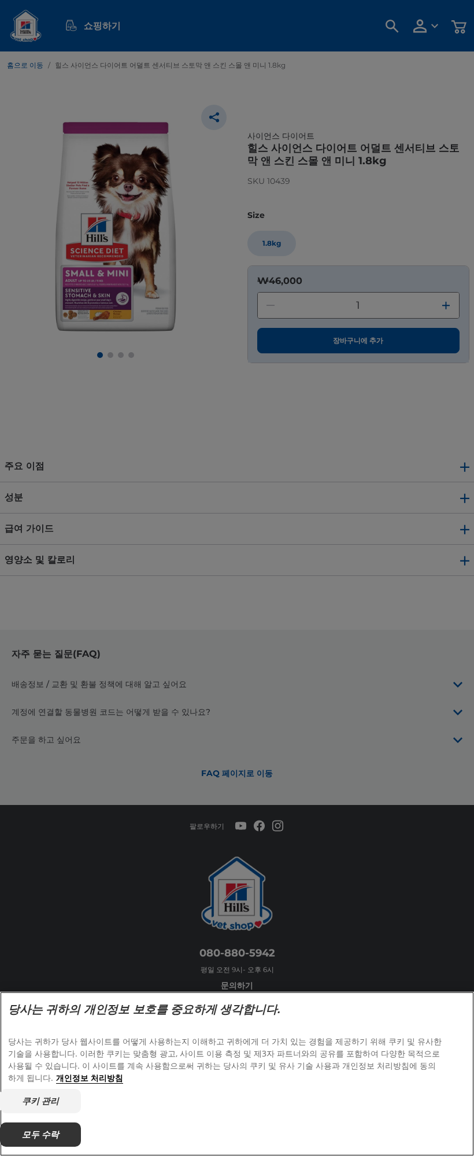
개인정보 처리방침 (89, 1077)
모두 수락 (41, 1134)
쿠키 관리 (41, 1101)
